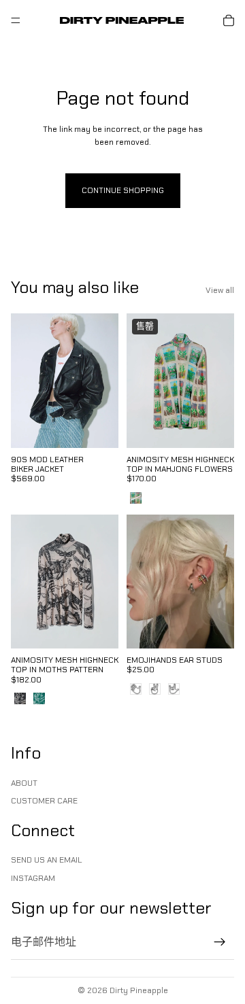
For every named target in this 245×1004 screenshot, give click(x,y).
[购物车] (229, 20)
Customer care (44, 800)
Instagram (33, 877)
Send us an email (46, 859)
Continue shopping (123, 190)
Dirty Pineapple (139, 990)
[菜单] (15, 20)
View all (220, 290)
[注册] (220, 942)
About (24, 782)
